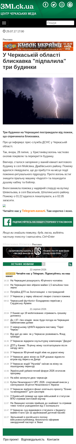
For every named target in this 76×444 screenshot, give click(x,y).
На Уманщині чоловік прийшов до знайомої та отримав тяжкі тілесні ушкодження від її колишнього (40, 404)
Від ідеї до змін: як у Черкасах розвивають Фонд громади (37, 335)
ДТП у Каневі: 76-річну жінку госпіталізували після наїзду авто (38, 346)
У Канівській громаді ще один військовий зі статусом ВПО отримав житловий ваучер (40, 397)
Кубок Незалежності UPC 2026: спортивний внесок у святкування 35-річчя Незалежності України (39, 383)
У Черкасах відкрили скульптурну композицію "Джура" (41, 341)
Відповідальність (32, 439)
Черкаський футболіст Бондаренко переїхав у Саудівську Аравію (36, 302)
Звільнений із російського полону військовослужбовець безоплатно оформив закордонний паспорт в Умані (34, 420)
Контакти (53, 439)
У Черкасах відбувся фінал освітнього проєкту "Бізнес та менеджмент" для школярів (41, 390)
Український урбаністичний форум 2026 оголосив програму (37, 372)
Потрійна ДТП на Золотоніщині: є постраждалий (37, 292)
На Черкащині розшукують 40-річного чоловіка (36, 280)
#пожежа (25, 244)
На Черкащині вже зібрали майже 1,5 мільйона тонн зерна (39, 286)
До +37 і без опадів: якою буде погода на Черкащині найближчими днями (39, 321)
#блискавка (10, 244)
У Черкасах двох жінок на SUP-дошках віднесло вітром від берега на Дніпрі (37, 358)
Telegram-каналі (33, 210)
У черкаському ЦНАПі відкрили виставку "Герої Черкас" (36, 328)
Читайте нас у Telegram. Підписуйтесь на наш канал (38, 275)
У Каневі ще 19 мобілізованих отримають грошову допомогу (38, 314)
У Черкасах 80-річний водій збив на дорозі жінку (37, 352)
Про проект (11, 439)
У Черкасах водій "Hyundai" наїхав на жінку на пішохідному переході (36, 365)
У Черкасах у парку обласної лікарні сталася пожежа (40, 296)
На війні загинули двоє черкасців (28, 378)
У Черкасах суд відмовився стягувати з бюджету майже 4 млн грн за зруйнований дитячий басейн (37, 411)
